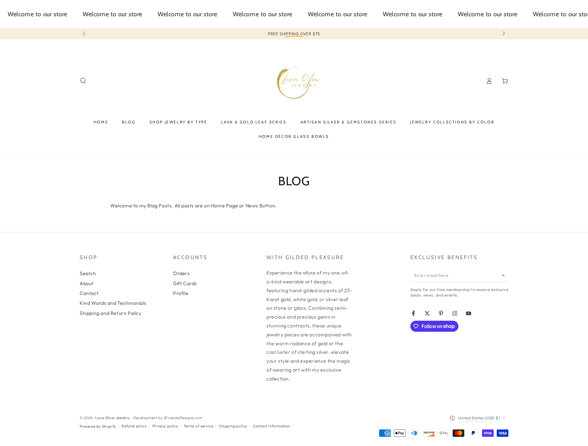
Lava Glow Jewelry (112, 417)
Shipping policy (233, 426)
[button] (83, 81)
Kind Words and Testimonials (113, 303)
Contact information (271, 426)
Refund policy (134, 426)
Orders (181, 273)
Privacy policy (165, 426)
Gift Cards (185, 283)
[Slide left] (85, 33)
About (87, 283)
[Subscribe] (504, 275)
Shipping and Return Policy (110, 313)
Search (88, 273)
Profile (180, 293)
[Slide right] (503, 33)
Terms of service (198, 426)
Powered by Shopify (98, 426)
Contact (89, 293)
